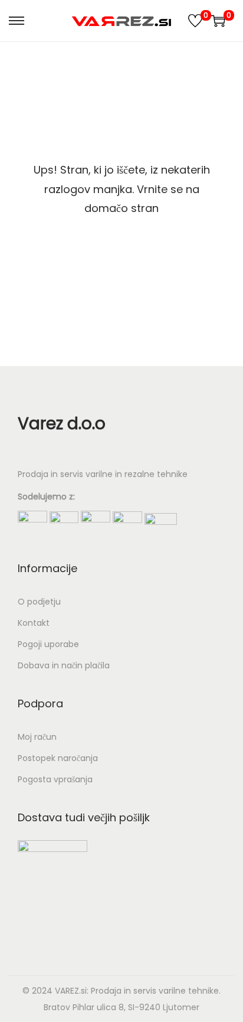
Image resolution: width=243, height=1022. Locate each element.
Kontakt (34, 623)
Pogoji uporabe (48, 644)
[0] (195, 21)
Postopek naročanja (58, 758)
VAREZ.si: (71, 991)
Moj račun (37, 737)
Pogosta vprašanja (55, 779)
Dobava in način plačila (64, 665)
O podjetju (39, 602)
